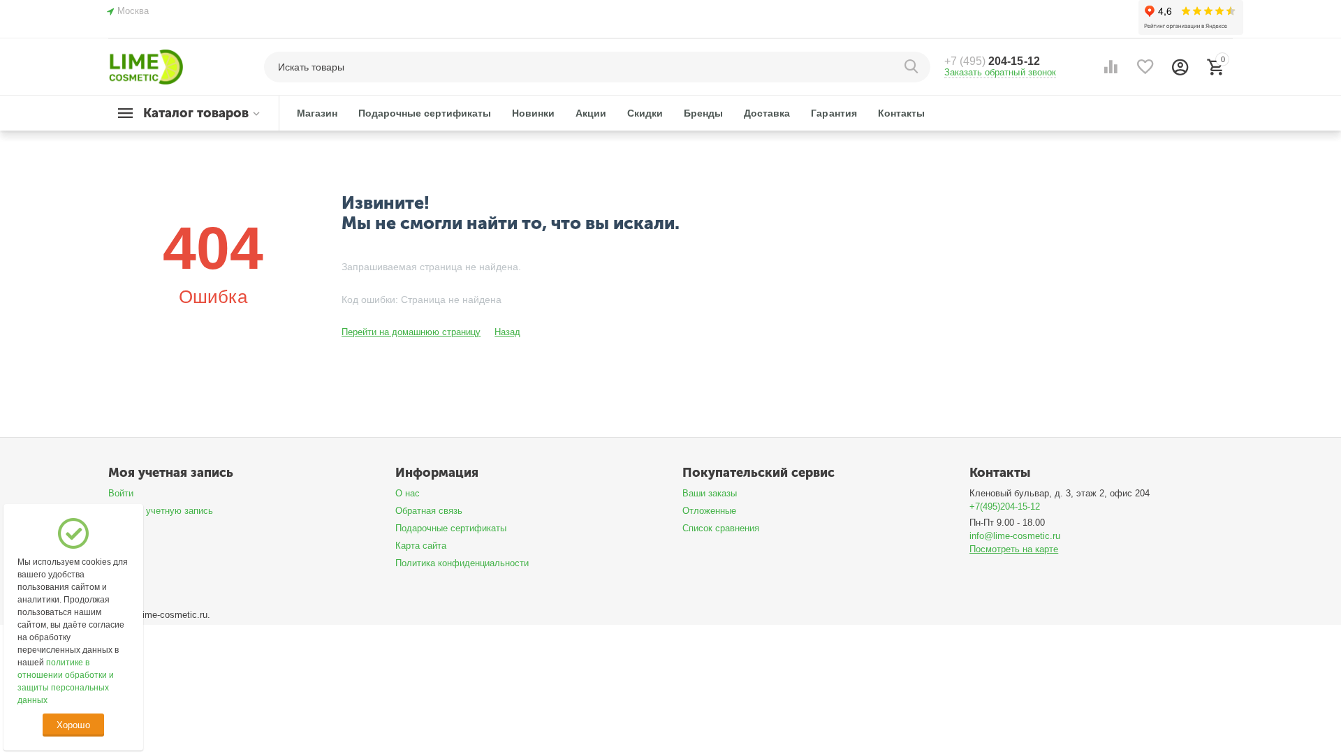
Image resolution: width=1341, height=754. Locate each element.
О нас (407, 493)
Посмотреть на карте (1013, 549)
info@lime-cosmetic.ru (1014, 536)
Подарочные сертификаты (450, 528)
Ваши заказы (709, 493)
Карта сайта (420, 545)
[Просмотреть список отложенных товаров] (1145, 67)
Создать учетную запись (160, 510)
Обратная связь (428, 510)
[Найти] (912, 67)
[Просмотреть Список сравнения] (1110, 67)
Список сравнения (720, 528)
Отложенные (709, 510)
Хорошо (73, 725)
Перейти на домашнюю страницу (411, 332)
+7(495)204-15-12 (1004, 506)
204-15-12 (991, 61)
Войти (120, 493)
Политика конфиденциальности (462, 563)
